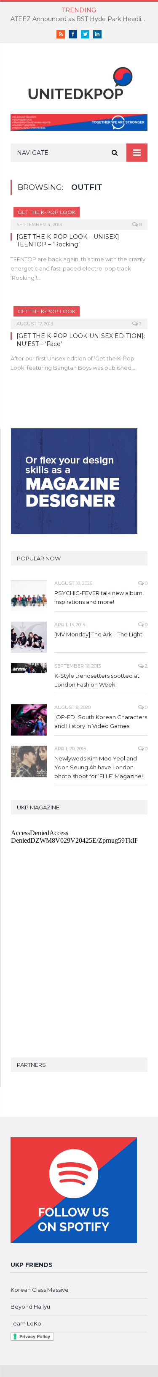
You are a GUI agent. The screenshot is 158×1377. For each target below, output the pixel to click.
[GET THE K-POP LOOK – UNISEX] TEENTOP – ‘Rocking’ (67, 240)
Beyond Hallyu (30, 1306)
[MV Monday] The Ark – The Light (98, 634)
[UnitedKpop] (79, 80)
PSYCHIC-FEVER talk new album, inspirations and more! (99, 597)
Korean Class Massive (40, 1289)
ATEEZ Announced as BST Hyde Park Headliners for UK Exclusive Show (81, 19)
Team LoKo (26, 1323)
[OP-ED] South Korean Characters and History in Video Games (100, 721)
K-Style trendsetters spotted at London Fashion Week (96, 680)
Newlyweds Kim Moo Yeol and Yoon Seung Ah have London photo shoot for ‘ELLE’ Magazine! (98, 767)
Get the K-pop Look (46, 212)
